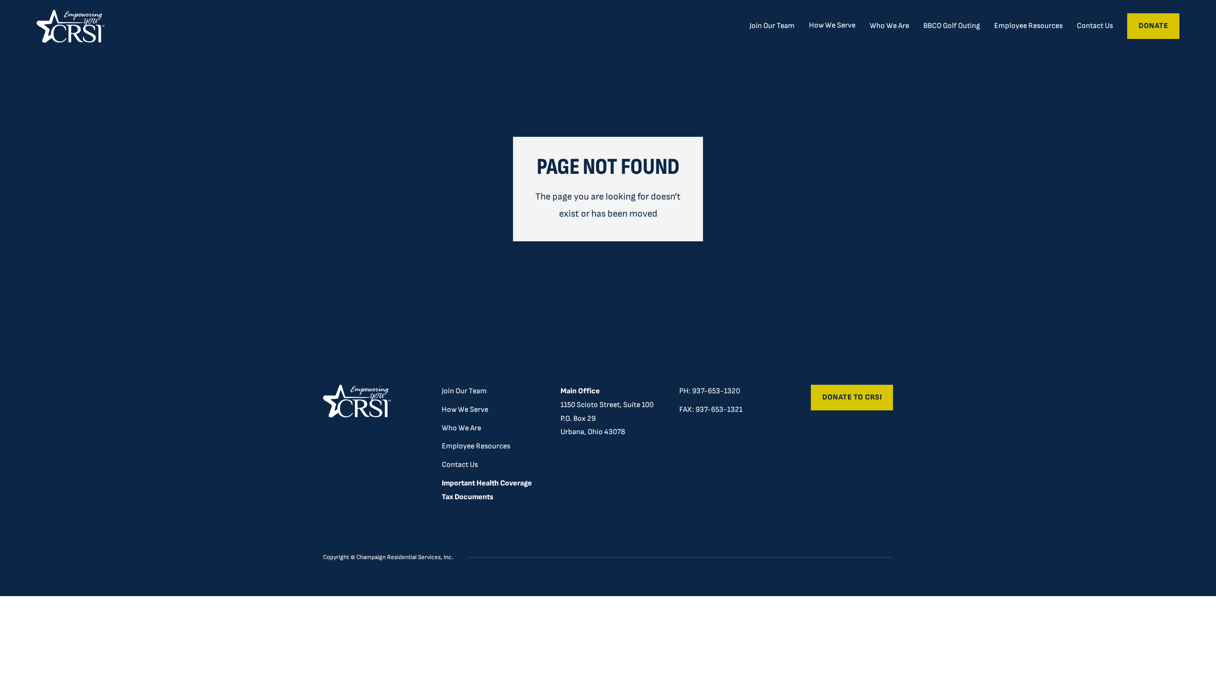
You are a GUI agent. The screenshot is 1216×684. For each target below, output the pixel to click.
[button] (832, 25)
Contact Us (1095, 25)
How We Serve (465, 409)
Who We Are (889, 25)
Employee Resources (1028, 25)
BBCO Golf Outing (951, 25)
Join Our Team (772, 25)
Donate (1153, 25)
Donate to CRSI (852, 397)
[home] (70, 26)
